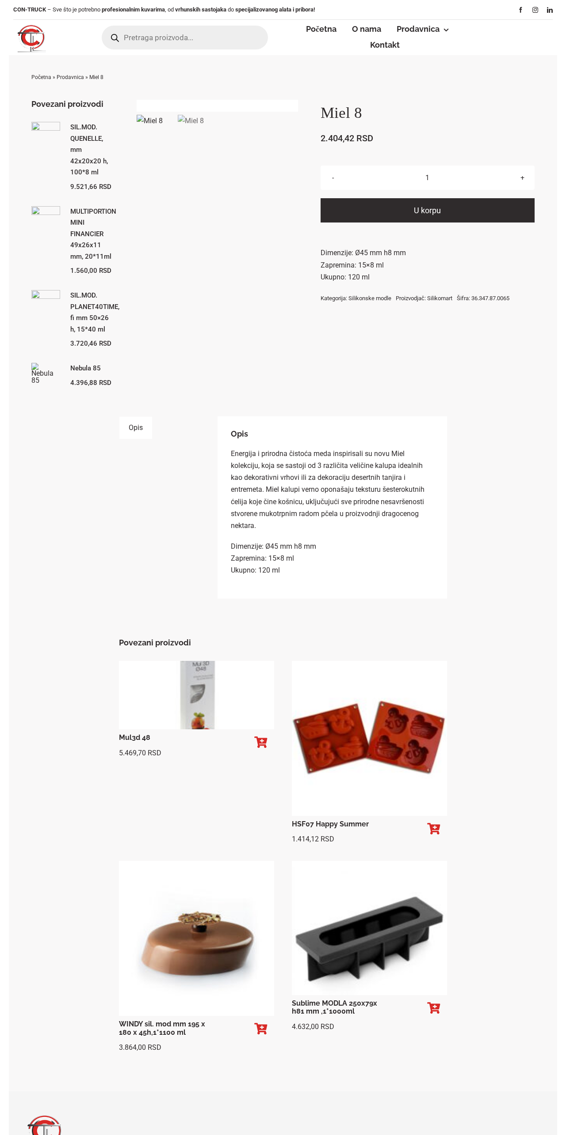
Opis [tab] (136, 427)
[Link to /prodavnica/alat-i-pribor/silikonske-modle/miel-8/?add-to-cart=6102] (260, 1029)
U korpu (427, 210)
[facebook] (521, 10)
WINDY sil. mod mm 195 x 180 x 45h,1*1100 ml (162, 1028)
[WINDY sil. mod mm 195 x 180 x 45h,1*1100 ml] (196, 938)
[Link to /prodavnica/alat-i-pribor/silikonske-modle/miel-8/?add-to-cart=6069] (433, 1008)
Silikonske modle (369, 298)
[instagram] (535, 10)
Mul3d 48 (134, 737)
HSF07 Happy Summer (330, 824)
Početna (41, 77)
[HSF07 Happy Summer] (369, 738)
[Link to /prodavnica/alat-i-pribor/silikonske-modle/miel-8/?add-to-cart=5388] (433, 829)
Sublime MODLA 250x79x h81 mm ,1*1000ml (334, 1007)
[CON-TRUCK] (31, 23)
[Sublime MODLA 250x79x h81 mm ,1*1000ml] (369, 928)
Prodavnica (70, 77)
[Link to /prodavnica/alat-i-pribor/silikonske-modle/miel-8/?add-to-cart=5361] (260, 742)
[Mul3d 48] (196, 695)
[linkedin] (550, 10)
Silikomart (439, 298)
